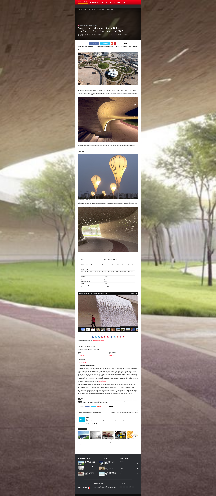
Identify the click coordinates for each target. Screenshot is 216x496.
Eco (120, 475)
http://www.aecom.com (89, 419)
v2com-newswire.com (82, 362)
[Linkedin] (133, 6)
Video (124, 2)
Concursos (112, 2)
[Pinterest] (93, 423)
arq (98, 2)
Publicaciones (95, 25)
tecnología (102, 402)
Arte (84, 25)
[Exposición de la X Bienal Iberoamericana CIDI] (132, 435)
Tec (120, 470)
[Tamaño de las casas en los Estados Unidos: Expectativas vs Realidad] (102, 474)
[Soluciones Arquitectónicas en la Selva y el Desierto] (102, 468)
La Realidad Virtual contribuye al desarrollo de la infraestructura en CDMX (124, 412)
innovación (80, 402)
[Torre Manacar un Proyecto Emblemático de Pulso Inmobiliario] (102, 463)
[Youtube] (137, 6)
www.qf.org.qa (103, 340)
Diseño (87, 25)
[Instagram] (131, 6)
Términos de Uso (118, 494)
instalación (84, 402)
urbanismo (106, 402)
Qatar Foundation (85, 399)
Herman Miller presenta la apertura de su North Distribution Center (120, 440)
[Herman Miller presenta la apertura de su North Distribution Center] (120, 435)
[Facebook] (130, 6)
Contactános (136, 494)
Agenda (118, 2)
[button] (136, 2)
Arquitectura (85, 9)
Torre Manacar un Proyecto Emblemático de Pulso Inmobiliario (110, 462)
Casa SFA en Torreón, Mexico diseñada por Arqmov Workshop (89, 412)
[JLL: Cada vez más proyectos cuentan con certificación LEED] (83, 435)
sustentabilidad (96, 402)
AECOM (82, 398)
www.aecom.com (96, 340)
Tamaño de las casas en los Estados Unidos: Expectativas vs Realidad (110, 473)
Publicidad (131, 494)
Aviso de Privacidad (125, 494)
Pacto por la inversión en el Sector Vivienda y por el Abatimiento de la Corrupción (107, 440)
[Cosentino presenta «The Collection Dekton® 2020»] (95, 435)
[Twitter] (135, 6)
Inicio (79, 9)
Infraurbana (90, 25)
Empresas (121, 468)
